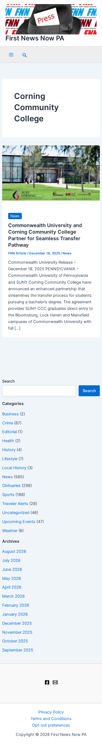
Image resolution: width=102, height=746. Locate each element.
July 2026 (11, 560)
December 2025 (17, 623)
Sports (8, 494)
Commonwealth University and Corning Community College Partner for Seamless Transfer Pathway (45, 235)
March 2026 (13, 596)
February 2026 (15, 605)
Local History (14, 467)
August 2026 (14, 551)
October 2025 (15, 641)
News (7, 476)
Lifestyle (9, 458)
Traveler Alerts (15, 503)
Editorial (9, 431)
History (9, 449)
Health (8, 440)
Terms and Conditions (51, 718)
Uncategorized (15, 512)
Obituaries (11, 485)
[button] (24, 54)
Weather (9, 530)
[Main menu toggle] (11, 54)
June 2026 (12, 569)
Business (10, 414)
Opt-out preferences (51, 725)
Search (8, 381)
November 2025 (17, 632)
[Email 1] (55, 682)
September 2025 (17, 650)
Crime (7, 423)
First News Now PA (34, 38)
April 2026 (11, 587)
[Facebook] (47, 682)
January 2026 (15, 614)
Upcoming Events (18, 521)
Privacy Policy (51, 712)
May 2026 (11, 578)
